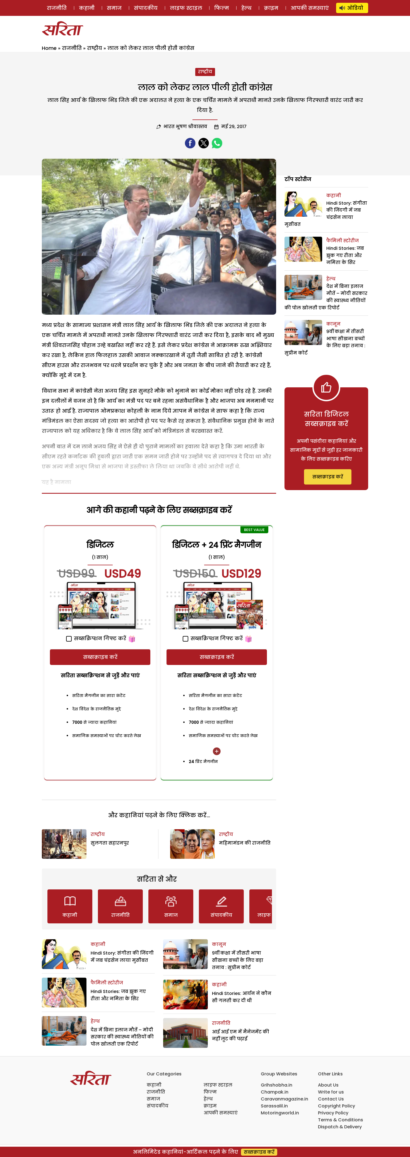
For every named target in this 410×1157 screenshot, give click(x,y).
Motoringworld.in (280, 1113)
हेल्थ (246, 7)
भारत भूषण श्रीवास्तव (185, 126)
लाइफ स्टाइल (186, 7)
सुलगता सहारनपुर (110, 843)
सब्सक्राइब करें (100, 657)
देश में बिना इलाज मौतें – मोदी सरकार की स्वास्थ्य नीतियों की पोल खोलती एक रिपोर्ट (122, 1037)
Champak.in (274, 1092)
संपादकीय (146, 7)
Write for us (331, 1092)
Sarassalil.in (274, 1106)
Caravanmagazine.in (284, 1099)
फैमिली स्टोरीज (107, 983)
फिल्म (221, 7)
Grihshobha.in (276, 1085)
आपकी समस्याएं (310, 7)
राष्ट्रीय (94, 48)
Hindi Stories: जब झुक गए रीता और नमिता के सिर (345, 255)
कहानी (87, 7)
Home (49, 48)
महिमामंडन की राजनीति (245, 843)
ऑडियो (355, 7)
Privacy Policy (333, 1113)
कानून (219, 944)
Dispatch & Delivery (340, 1127)
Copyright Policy (336, 1106)
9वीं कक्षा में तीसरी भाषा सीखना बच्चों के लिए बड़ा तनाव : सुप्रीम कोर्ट (237, 960)
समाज (114, 7)
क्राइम (271, 7)
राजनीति (57, 7)
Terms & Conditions (340, 1120)
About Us (328, 1085)
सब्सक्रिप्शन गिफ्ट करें (99, 638)
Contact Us (331, 1099)
